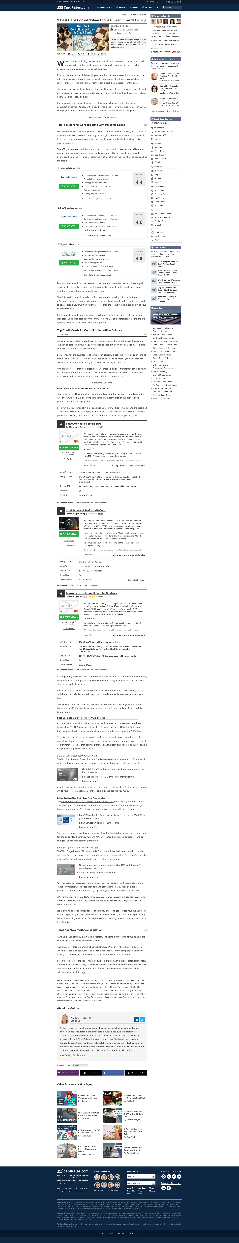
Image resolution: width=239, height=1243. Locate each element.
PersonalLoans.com (70, 167)
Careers (140, 1191)
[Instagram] (169, 2)
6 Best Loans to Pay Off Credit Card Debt (89, 1131)
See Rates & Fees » (136, 580)
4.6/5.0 (100, 427)
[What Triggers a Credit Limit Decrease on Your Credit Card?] (154, 274)
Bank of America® (162, 217)
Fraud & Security (160, 371)
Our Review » (69, 459)
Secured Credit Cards (162, 395)
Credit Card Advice (138, 14)
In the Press (157, 44)
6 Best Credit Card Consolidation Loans (87, 1096)
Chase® (158, 225)
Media (129, 1194)
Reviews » (176, 111)
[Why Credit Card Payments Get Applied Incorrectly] (154, 283)
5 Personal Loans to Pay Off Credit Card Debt (133, 1131)
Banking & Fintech (161, 331)
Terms (139, 1194)
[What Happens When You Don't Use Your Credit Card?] (154, 266)
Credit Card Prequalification (165, 351)
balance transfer (128, 106)
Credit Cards (110, 116)
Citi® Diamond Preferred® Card (86, 510)
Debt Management (80, 1066)
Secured (158, 178)
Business (108, 382)
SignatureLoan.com (70, 244)
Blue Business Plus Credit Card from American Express (84, 797)
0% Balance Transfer (164, 131)
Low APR (158, 139)
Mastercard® (160, 236)
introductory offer (135, 851)
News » (169, 111)
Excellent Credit (161, 194)
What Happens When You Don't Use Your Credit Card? (169, 75)
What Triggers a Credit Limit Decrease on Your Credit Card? (167, 272)
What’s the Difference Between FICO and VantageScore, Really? (168, 100)
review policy (119, 47)
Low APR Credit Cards (162, 381)
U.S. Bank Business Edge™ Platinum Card (78, 755)
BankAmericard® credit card (83, 423)
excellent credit (112, 344)
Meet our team (99, 1190)
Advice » (162, 111)
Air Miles (158, 147)
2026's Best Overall (162, 123)
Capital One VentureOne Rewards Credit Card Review (169, 88)
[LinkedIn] (163, 1188)
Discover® (159, 232)
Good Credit (160, 201)
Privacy (151, 1188)
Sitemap (152, 1191)
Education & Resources (163, 368)
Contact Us (131, 1191)
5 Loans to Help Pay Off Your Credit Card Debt (133, 1114)
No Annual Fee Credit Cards (165, 385)
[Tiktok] (181, 2)
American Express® (163, 213)
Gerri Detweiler (164, 80)
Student (158, 182)
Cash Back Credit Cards (163, 338)
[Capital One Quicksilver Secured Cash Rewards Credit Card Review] (154, 292)
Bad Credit (159, 190)
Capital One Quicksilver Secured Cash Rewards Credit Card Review (167, 289)
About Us (156, 40)
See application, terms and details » (128, 465)
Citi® (157, 228)
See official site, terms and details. (98, 199)
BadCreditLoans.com (71, 207)
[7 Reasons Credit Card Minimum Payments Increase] (154, 300)
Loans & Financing (161, 378)
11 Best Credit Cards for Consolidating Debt (134, 1096)
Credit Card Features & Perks (165, 344)
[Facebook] (172, 2)
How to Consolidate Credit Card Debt (133, 1148)
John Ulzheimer (164, 105)
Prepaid (158, 174)
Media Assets (170, 44)
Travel (157, 162)
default (134, 918)
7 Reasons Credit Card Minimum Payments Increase (167, 298)
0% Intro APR (160, 135)
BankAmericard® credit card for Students (91, 593)
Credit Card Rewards (162, 354)
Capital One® (160, 221)
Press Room (141, 1188)
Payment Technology (162, 388)
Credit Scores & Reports (163, 358)
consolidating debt (82, 297)
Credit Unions (159, 361)
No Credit (159, 205)
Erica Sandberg (164, 93)
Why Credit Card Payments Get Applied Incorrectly (169, 281)
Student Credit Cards (162, 398)
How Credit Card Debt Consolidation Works (88, 1114)
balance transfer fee (121, 368)
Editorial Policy (171, 40)
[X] (175, 2)
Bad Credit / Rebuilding (163, 328)
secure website (69, 454)
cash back (92, 886)
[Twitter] (163, 1176)
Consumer (97, 382)
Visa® (157, 240)
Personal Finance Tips (162, 391)
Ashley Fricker (79, 1018)
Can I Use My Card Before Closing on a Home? (87, 1149)
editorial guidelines (80, 1188)
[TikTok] (179, 1176)
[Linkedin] (178, 2)
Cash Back (159, 151)
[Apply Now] (69, 448)
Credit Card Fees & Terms (164, 348)
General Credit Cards (162, 375)
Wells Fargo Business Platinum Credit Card (78, 847)
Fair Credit (159, 198)
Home (124, 14)
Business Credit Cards (162, 334)
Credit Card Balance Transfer (165, 341)
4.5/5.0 (100, 514)
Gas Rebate (160, 155)
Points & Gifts (160, 158)
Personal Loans (95, 116)
